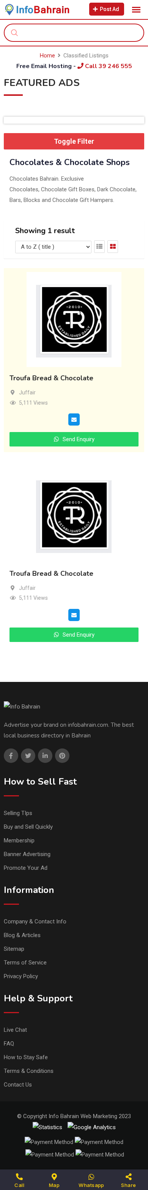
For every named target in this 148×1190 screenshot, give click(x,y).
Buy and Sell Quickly (28, 826)
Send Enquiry (77, 439)
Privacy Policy (21, 976)
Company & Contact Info (35, 921)
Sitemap (14, 948)
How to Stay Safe (26, 1057)
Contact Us (18, 1084)
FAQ (9, 1043)
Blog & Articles (22, 935)
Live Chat (15, 1029)
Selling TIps (18, 813)
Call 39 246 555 (107, 66)
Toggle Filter (74, 141)
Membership (19, 840)
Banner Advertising (27, 854)
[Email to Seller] (74, 419)
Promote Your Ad (25, 867)
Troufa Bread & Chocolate (51, 378)
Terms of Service (25, 962)
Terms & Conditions (29, 1071)
